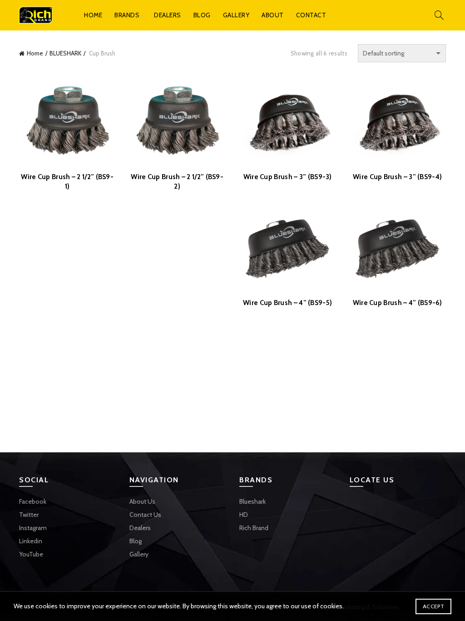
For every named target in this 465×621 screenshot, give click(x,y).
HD (243, 515)
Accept (433, 606)
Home (93, 15)
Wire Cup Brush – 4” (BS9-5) (287, 303)
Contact (311, 15)
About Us (142, 501)
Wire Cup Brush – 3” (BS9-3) (287, 177)
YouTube (31, 554)
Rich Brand (253, 528)
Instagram (33, 528)
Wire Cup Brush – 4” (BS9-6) (397, 303)
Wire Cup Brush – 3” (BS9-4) (397, 177)
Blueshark (252, 501)
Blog (202, 15)
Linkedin (30, 541)
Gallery (236, 15)
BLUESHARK (65, 53)
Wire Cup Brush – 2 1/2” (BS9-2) (177, 181)
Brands (126, 15)
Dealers (167, 15)
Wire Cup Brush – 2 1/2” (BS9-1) (67, 181)
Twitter (29, 515)
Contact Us (145, 515)
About (273, 15)
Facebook (32, 501)
